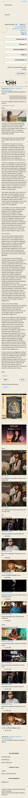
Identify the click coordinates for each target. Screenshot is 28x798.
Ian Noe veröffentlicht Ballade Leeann (11, 575)
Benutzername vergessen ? (19, 28)
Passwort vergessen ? (20, 27)
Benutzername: (20, 39)
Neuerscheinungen (6, 662)
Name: (23, 34)
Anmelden (5, 387)
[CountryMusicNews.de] (11, 83)
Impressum (4, 794)
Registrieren (23, 30)
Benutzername (8, 5)
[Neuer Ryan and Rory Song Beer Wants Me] (14, 524)
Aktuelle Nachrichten (7, 531)
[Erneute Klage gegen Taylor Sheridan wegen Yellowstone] (14, 607)
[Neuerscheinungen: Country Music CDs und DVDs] (14, 655)
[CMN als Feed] (24, 97)
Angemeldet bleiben (10, 24)
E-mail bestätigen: (20, 60)
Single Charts (5, 507)
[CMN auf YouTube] (21, 97)
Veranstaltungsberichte (7, 641)
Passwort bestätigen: (19, 49)
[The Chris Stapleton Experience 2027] (14, 407)
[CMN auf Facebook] (11, 97)
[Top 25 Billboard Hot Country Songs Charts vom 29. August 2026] (14, 494)
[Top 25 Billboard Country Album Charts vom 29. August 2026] (14, 462)
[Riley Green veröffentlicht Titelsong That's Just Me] (14, 544)
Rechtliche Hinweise (19, 792)
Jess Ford (5, 375)
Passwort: (22, 44)
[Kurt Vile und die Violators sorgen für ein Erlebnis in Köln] (14, 634)
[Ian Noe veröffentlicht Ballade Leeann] (14, 565)
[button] (7, 762)
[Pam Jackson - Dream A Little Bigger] (14, 434)
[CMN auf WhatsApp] (18, 97)
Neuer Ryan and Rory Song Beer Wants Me (13, 533)
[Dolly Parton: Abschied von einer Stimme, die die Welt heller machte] (14, 585)
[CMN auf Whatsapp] (18, 746)
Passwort (7, 14)
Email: (23, 54)
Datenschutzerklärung (7, 792)
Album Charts (5, 476)
